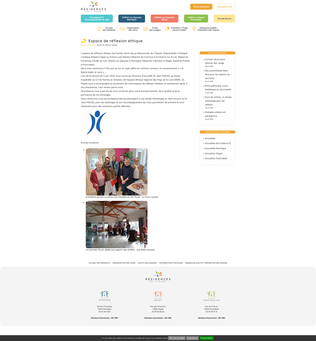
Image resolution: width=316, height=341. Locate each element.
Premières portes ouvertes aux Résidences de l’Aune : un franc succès (122, 197)
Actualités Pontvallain (216, 158)
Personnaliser (206, 338)
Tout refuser (192, 338)
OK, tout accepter (176, 338)
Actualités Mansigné (215, 148)
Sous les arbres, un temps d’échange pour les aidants (218, 101)
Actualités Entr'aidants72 (218, 143)
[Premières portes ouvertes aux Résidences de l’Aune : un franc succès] (87, 148)
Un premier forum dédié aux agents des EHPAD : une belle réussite (120, 249)
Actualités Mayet (213, 153)
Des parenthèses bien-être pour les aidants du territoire (217, 74)
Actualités (210, 138)
